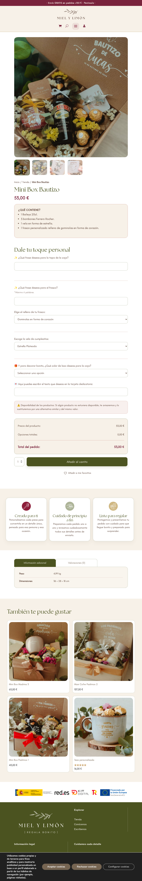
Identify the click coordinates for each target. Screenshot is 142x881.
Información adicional (35, 562)
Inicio (17, 182)
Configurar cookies (118, 866)
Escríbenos (80, 829)
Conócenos (80, 824)
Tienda (25, 182)
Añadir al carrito (77, 461)
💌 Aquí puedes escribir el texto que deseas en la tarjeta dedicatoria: (53, 384)
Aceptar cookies (56, 866)
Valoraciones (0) (76, 562)
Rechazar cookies (86, 866)
